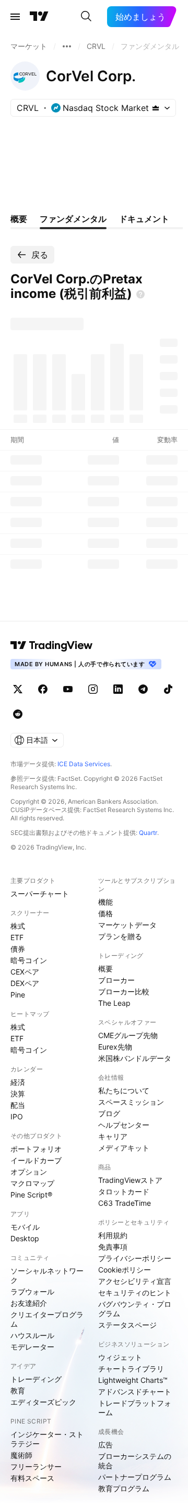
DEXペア (24, 983)
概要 (105, 968)
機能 (105, 901)
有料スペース (32, 1478)
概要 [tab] (18, 219)
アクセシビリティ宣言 (134, 1281)
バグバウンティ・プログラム (134, 1309)
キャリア (112, 1136)
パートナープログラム (134, 1476)
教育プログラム (123, 1488)
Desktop (24, 1238)
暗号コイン (28, 960)
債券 (17, 948)
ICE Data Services (83, 764)
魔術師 (21, 1455)
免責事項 (112, 1246)
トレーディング (36, 1379)
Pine (17, 994)
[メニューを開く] (15, 16)
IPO (16, 1116)
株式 (17, 925)
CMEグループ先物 (128, 1035)
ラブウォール (32, 1291)
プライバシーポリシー (134, 1258)
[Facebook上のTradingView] (43, 689)
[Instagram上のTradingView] (93, 689)
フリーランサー (36, 1466)
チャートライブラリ (131, 1368)
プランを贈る (120, 936)
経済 (17, 1082)
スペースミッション (131, 1101)
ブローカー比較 (123, 991)
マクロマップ (32, 1183)
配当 (17, 1105)
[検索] (86, 16)
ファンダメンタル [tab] (73, 219)
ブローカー (116, 980)
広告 (105, 1444)
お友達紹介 (28, 1303)
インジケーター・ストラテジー (47, 1439)
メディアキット (123, 1147)
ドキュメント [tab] (144, 219)
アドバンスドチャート (134, 1391)
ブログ (109, 1113)
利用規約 (112, 1235)
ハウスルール (32, 1335)
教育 (17, 1390)
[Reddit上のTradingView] (17, 714)
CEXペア (24, 971)
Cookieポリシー (124, 1269)
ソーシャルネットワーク (47, 1275)
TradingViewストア (130, 1180)
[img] (155, 108)
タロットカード (123, 1191)
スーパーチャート (39, 893)
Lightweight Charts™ (133, 1380)
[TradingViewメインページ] (51, 645)
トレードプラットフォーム (134, 1408)
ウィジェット (120, 1357)
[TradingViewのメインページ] (39, 16)
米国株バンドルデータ (134, 1058)
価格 (105, 913)
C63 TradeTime (124, 1203)
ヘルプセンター (123, 1124)
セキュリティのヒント (134, 1292)
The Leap (114, 1003)
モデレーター (32, 1346)
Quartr (148, 833)
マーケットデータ (127, 924)
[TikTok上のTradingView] (168, 689)
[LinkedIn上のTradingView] (118, 689)
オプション (28, 1171)
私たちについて (123, 1090)
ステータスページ (127, 1324)
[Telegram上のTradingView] (143, 689)
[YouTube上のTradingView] (68, 689)
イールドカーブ (36, 1160)
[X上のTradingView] (17, 689)
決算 (17, 1093)
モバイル (25, 1226)
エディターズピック (43, 1401)
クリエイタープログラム (47, 1319)
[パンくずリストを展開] (67, 46)
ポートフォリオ (36, 1148)
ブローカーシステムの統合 (134, 1461)
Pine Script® (31, 1194)
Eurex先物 (115, 1046)
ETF (17, 937)
